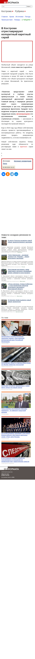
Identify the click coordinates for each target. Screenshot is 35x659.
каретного (23, 147)
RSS (13, 477)
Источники (19, 17)
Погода (27, 17)
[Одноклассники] (8, 174)
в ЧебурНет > (27, 20)
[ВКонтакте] (3, 174)
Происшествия (7, 20)
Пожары (17, 20)
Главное (4, 17)
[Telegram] (12, 174)
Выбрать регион (5, 475)
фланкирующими (23, 114)
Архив (11, 17)
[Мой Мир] (16, 174)
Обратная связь (5, 474)
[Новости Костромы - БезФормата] (10, 2)
